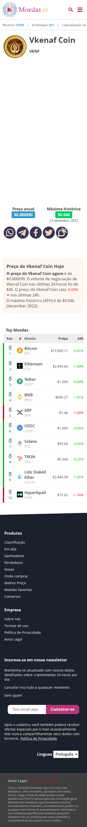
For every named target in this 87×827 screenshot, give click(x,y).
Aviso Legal (13, 639)
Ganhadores (14, 556)
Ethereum (33, 366)
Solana (30, 444)
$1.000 (62, 381)
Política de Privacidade (22, 632)
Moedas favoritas (18, 589)
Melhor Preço (15, 583)
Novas (9, 569)
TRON (29, 459)
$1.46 (63, 412)
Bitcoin (30, 351)
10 (10, 497)
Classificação (14, 542)
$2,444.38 (60, 477)
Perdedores (13, 562)
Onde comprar (16, 576)
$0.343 (62, 459)
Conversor (12, 596)
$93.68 (62, 443)
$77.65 (62, 495)
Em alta (10, 549)
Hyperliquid (35, 495)
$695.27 (61, 397)
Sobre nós (12, 619)
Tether (30, 382)
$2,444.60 (60, 366)
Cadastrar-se (62, 709)
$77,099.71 (59, 350)
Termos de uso (16, 625)
